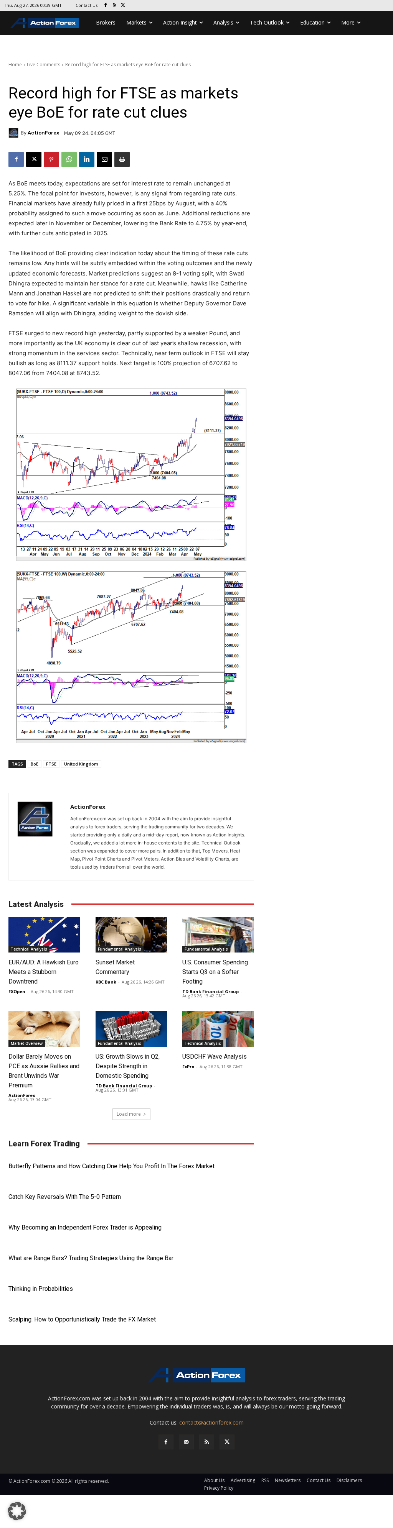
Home (15, 64)
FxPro (188, 1066)
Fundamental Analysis (119, 949)
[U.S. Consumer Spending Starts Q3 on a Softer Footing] (218, 935)
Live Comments (43, 64)
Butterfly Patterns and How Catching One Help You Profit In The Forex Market (111, 1166)
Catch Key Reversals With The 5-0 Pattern (64, 1196)
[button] (17, 1511)
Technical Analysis (29, 949)
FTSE (51, 764)
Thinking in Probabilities (40, 1288)
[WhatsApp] (69, 159)
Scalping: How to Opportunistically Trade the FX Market (82, 1319)
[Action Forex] (44, 23)
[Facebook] (105, 5)
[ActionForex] (14, 133)
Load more (129, 1114)
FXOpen (16, 991)
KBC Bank (106, 982)
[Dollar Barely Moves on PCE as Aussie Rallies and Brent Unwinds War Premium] (44, 1028)
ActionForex (43, 132)
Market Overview (27, 1043)
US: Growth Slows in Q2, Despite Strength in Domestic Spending (128, 1066)
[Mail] (186, 1442)
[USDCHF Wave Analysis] (218, 1028)
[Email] (104, 159)
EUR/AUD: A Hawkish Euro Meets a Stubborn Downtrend (43, 972)
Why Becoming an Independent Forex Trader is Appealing (85, 1227)
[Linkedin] (86, 159)
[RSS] (114, 5)
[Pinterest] (51, 159)
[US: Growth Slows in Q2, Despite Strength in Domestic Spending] (131, 1028)
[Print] (122, 159)
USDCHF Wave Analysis (214, 1056)
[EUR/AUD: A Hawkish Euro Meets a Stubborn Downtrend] (44, 935)
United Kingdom (81, 764)
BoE (34, 764)
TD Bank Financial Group (210, 991)
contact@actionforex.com (211, 1422)
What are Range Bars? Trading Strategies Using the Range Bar (90, 1258)
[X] (123, 5)
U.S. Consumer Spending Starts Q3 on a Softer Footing (215, 972)
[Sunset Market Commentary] (131, 935)
